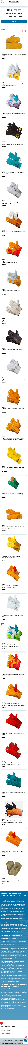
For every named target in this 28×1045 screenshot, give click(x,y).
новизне (23, 28)
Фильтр (14, 21)
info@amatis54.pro (5, 1033)
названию (11, 28)
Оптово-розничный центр (8, 1027)
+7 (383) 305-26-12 (5, 1032)
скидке (18, 28)
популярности (4, 29)
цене (15, 28)
